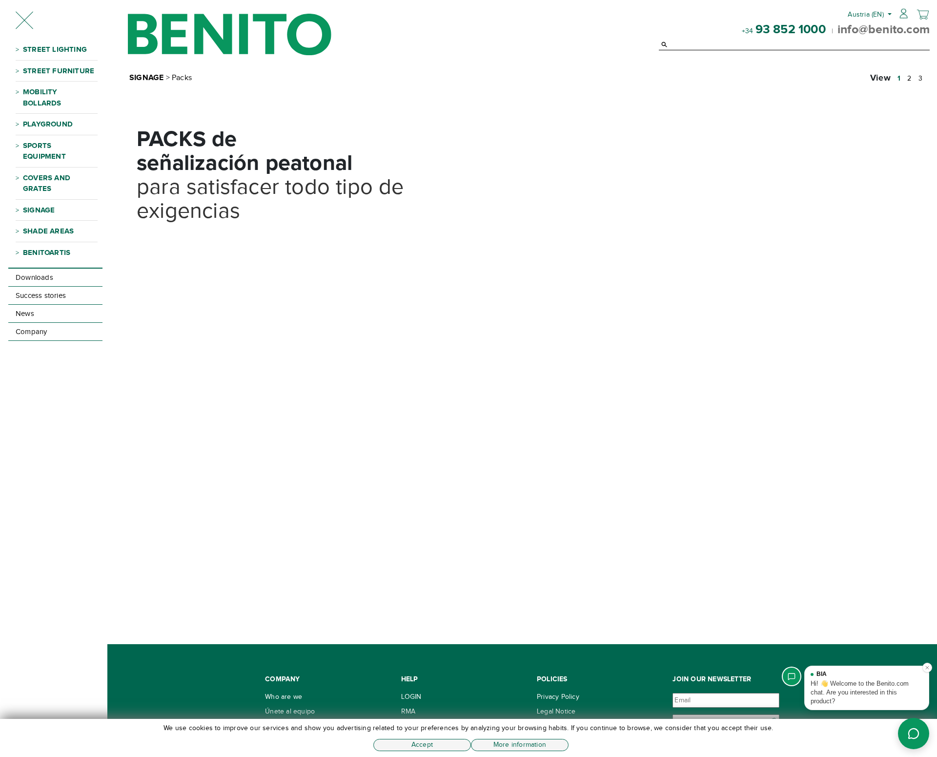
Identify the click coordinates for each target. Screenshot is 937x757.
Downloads (34, 277)
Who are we (283, 696)
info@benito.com (883, 29)
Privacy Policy (558, 696)
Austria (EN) (867, 14)
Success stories (41, 295)
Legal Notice (556, 711)
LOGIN (411, 696)
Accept (422, 744)
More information (519, 744)
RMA (408, 711)
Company (31, 332)
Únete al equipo (290, 711)
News (25, 313)
